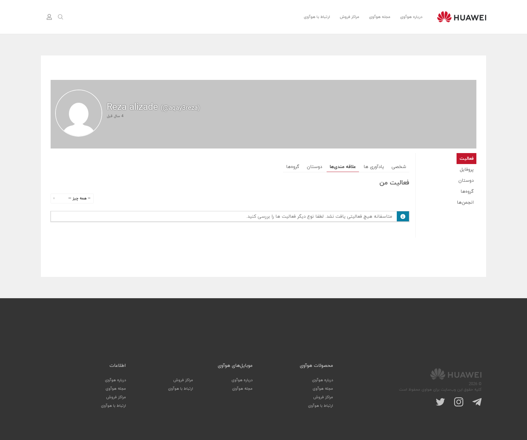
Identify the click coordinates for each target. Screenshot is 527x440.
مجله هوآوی (379, 17)
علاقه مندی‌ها (343, 167)
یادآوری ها (374, 167)
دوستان (466, 180)
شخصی (399, 167)
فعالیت (467, 159)
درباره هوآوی (411, 17)
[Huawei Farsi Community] (461, 16)
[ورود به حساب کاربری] (49, 17)
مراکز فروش (349, 17)
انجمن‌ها (465, 202)
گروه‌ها (467, 191)
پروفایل (467, 169)
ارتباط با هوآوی (317, 17)
